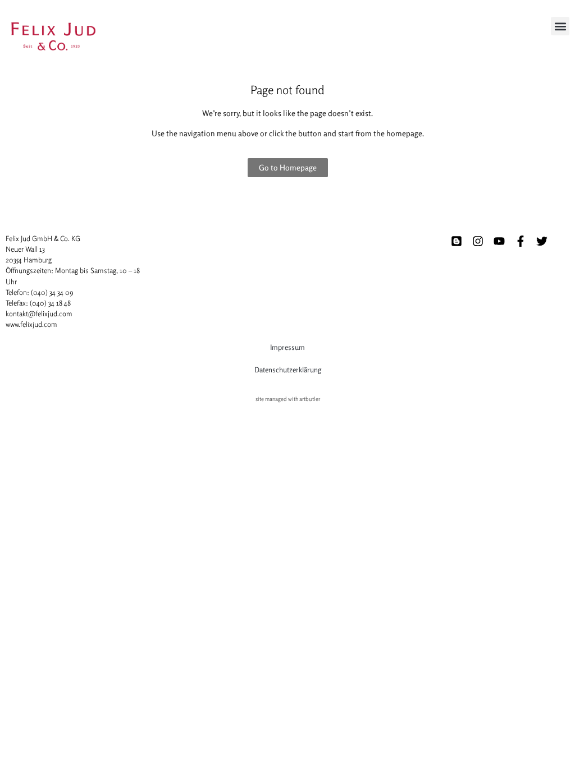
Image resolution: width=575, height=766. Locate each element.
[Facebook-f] (520, 241)
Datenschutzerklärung (287, 369)
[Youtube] (499, 241)
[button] (560, 26)
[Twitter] (542, 241)
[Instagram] (478, 241)
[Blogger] (456, 241)
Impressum (287, 347)
